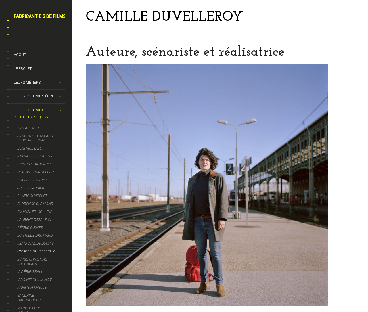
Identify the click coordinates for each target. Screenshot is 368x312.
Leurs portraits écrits (35, 96)
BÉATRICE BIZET (30, 148)
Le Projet (23, 68)
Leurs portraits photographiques (31, 113)
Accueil (21, 55)
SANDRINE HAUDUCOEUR (29, 297)
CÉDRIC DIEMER (30, 227)
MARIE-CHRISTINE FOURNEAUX (32, 261)
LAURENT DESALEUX (34, 219)
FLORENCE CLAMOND (35, 204)
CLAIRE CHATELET (32, 196)
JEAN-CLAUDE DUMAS (35, 243)
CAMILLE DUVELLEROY (36, 251)
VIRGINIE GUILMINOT (34, 279)
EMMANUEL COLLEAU (35, 212)
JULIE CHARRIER (30, 188)
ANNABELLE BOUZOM (35, 156)
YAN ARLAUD (28, 128)
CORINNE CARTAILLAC (35, 172)
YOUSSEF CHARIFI (32, 180)
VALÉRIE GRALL (30, 271)
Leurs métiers (27, 82)
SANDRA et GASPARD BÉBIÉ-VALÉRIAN (35, 138)
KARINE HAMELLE (32, 287)
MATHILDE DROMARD (35, 235)
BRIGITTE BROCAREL (34, 164)
